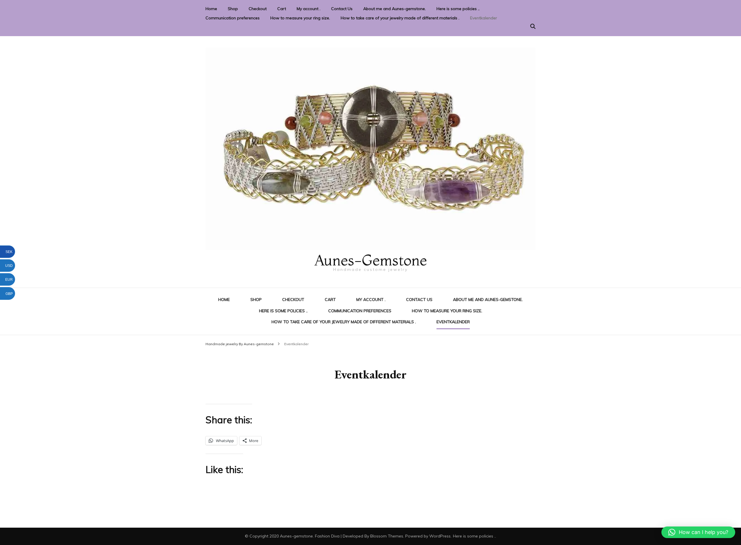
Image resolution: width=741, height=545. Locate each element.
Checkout (258, 8)
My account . (308, 8)
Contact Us (342, 8)
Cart (281, 8)
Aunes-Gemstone (370, 260)
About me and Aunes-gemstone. (394, 8)
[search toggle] (532, 26)
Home (211, 8)
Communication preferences (233, 18)
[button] (698, 532)
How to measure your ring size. (300, 18)
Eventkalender (483, 18)
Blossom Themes (386, 536)
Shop (233, 8)
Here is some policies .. (458, 8)
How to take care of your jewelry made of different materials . (400, 18)
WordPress (440, 536)
